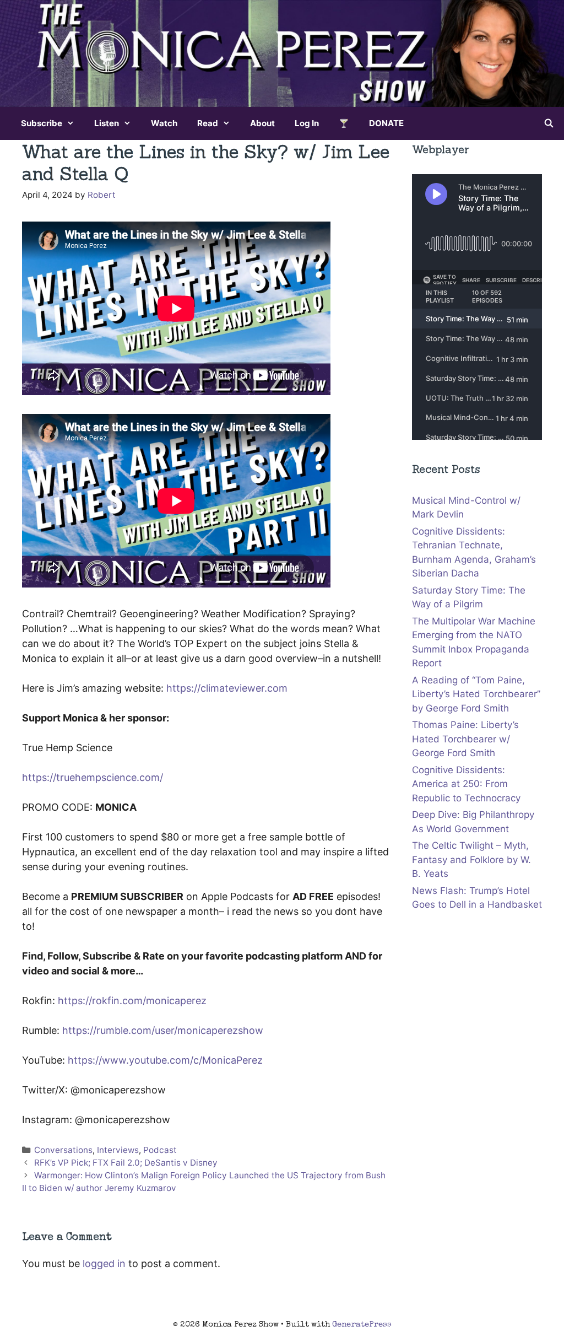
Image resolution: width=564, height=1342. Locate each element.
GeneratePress (362, 1325)
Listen (106, 123)
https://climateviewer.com (227, 688)
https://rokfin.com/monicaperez (132, 1000)
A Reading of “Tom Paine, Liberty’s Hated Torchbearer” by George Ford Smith (476, 694)
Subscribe (41, 123)
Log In (307, 123)
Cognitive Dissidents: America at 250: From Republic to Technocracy (466, 784)
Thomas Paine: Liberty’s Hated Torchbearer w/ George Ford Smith (465, 738)
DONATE (386, 123)
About (262, 123)
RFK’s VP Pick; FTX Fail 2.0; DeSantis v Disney (126, 1162)
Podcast (160, 1150)
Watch (164, 123)
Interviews (118, 1150)
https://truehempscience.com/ (92, 777)
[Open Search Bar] (549, 123)
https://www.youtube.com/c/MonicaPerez (165, 1060)
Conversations (63, 1150)
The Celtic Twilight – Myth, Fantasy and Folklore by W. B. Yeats (471, 859)
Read (207, 123)
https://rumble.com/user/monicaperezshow (162, 1030)
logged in (104, 1263)
